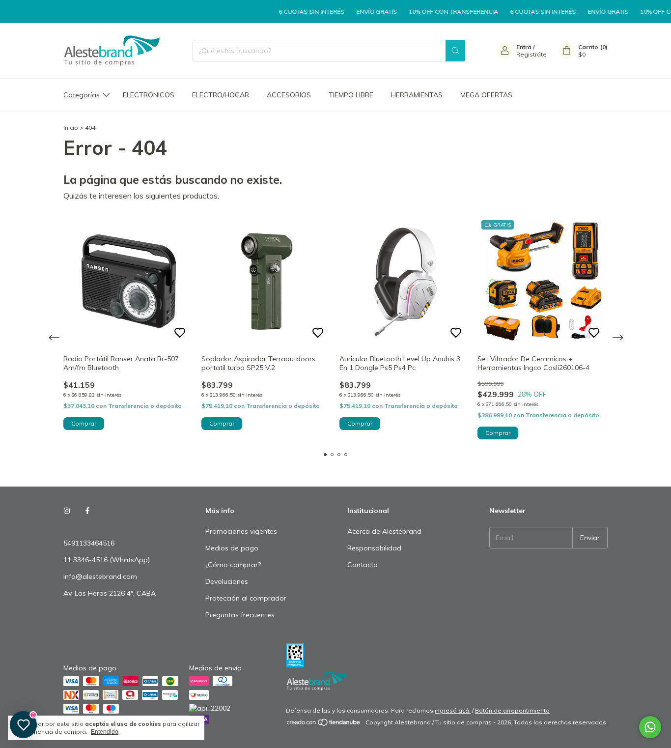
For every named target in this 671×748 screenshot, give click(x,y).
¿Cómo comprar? (233, 564)
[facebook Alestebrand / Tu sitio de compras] (87, 510)
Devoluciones (226, 581)
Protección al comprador (245, 598)
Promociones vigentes (241, 531)
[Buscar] (455, 50)
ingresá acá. (453, 710)
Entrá (523, 47)
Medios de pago (231, 548)
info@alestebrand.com (100, 576)
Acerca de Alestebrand (384, 531)
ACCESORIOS (289, 94)
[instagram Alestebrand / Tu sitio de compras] (66, 510)
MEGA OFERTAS (486, 94)
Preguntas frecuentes (240, 614)
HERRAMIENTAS (417, 94)
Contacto (362, 564)
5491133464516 (88, 543)
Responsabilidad (374, 548)
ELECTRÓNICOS (148, 94)
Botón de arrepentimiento (512, 710)
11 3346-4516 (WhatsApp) (106, 559)
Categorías (81, 94)
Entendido (104, 731)
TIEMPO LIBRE (351, 94)
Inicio (70, 127)
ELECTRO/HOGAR (220, 94)
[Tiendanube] (324, 724)
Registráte (531, 54)
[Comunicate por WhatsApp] (650, 727)
